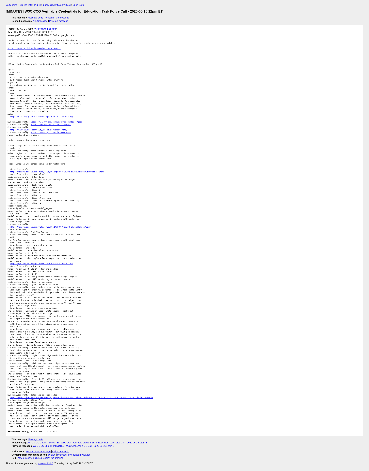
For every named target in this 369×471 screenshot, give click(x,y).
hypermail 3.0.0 (45, 463)
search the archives (53, 458)
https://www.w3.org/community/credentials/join (56, 122)
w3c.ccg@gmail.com (45, 29)
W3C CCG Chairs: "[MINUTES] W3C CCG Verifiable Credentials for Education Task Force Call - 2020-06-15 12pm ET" (89, 442)
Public (37, 5)
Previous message (58, 21)
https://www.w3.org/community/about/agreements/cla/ (38, 130)
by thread (62, 455)
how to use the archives (30, 458)
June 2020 (78, 5)
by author (85, 455)
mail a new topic (60, 451)
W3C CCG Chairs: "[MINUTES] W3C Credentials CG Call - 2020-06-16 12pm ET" (74, 446)
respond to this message (38, 451)
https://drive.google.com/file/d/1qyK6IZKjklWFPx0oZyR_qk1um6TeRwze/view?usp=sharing (57, 172)
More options (62, 17)
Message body (35, 17)
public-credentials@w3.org (57, 5)
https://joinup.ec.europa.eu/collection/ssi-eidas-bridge (41, 263)
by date (51, 455)
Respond (49, 17)
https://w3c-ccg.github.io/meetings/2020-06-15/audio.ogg (41, 117)
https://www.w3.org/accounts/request (51, 124)
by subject (73, 455)
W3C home (11, 5)
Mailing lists (26, 5)
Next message (40, 21)
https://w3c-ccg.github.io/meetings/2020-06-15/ (34, 48)
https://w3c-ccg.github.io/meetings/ (51, 132)
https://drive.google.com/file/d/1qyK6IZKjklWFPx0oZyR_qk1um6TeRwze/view (50, 227)
